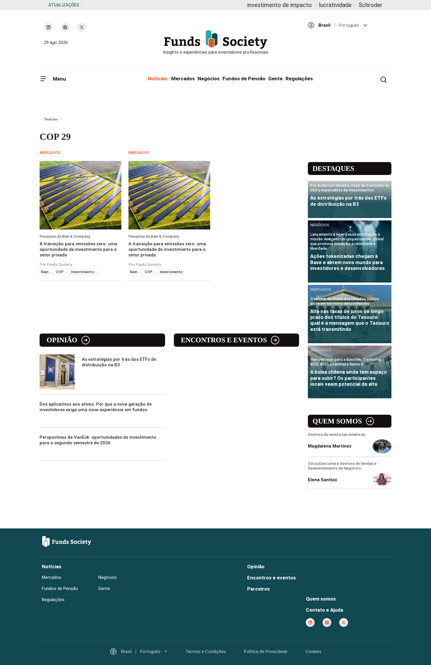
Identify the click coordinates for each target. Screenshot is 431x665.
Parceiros (258, 589)
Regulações (299, 78)
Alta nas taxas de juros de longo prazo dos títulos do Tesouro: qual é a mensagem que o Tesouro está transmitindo (349, 320)
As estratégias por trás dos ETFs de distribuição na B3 (119, 362)
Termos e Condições (205, 651)
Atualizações (63, 5)
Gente (275, 78)
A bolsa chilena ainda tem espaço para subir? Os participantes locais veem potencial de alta (348, 378)
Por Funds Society (56, 264)
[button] (347, 25)
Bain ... (47, 272)
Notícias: (158, 78)
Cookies (313, 651)
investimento (171, 272)
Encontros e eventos (224, 340)
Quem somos (337, 421)
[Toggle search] (383, 79)
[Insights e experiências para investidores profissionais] (215, 42)
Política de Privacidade (265, 651)
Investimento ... (85, 272)
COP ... (62, 272)
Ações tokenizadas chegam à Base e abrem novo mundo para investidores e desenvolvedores (347, 262)
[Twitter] (81, 27)
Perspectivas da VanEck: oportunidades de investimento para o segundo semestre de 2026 (98, 440)
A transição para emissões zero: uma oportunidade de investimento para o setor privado (78, 249)
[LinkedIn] (48, 27)
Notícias (51, 566)
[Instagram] (65, 27)
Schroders (352, 4)
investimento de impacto (260, 4)
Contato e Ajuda (324, 610)
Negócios (209, 78)
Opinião (62, 340)
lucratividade (315, 4)
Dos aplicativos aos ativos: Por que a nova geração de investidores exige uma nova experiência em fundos (96, 407)
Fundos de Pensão (244, 78)
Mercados (183, 78)
